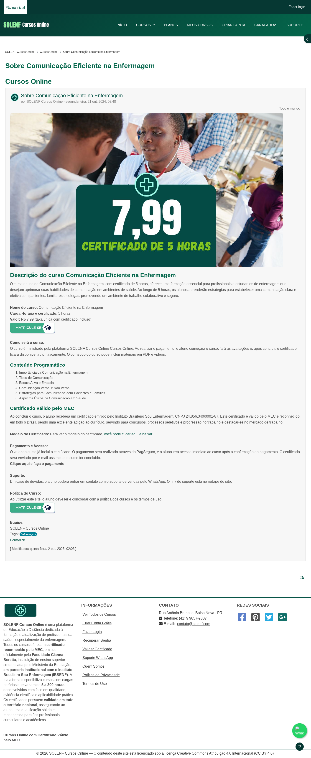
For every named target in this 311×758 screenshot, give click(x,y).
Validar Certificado (97, 649)
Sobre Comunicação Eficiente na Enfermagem (72, 95)
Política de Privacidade (101, 675)
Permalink (17, 540)
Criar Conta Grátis (97, 623)
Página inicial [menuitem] (15, 7)
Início (122, 25)
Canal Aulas (265, 25)
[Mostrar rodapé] (300, 747)
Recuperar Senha (96, 640)
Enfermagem (28, 534)
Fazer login (297, 7)
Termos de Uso (94, 684)
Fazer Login (92, 632)
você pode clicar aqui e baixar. (128, 434)
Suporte (294, 25)
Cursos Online (49, 52)
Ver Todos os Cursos (99, 614)
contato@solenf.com (193, 624)
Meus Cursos (200, 25)
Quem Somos (93, 666)
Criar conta (233, 25)
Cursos (144, 25)
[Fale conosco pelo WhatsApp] (299, 730)
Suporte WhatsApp (97, 658)
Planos (171, 25)
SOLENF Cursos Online (20, 52)
